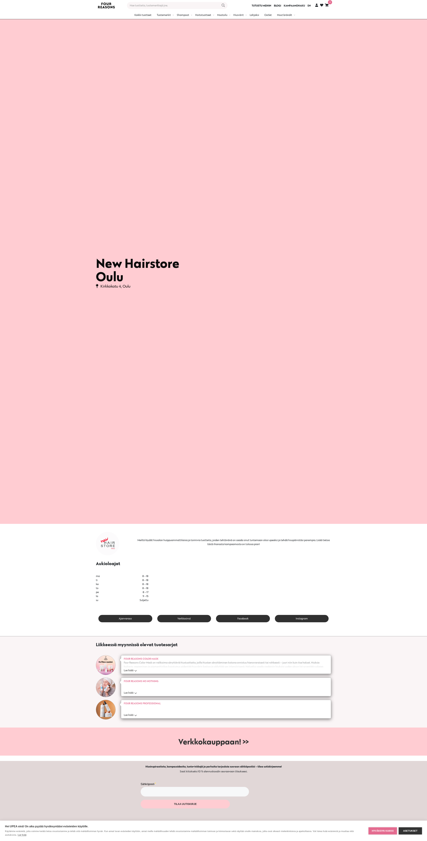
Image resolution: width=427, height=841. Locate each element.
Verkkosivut (184, 618)
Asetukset (410, 831)
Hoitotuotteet (203, 15)
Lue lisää (22, 835)
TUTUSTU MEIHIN (261, 5)
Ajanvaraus (125, 618)
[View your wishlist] (321, 6)
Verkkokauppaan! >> (213, 742)
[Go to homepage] (106, 5)
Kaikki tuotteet (142, 15)
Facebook (243, 618)
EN (309, 5)
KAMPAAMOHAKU (294, 5)
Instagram (302, 618)
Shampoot (183, 15)
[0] (327, 5)
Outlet (268, 15)
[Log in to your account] (317, 5)
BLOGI (277, 5)
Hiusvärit (238, 15)
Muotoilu (222, 15)
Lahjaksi (254, 15)
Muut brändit (284, 15)
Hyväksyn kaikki (383, 831)
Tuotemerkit (164, 15)
